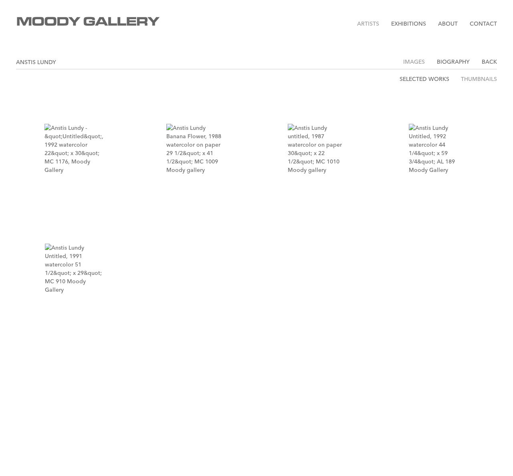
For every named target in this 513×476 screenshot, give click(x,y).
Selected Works (424, 79)
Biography (453, 62)
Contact (483, 23)
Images (414, 62)
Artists (368, 23)
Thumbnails (479, 79)
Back (489, 62)
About (448, 23)
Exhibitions (408, 23)
